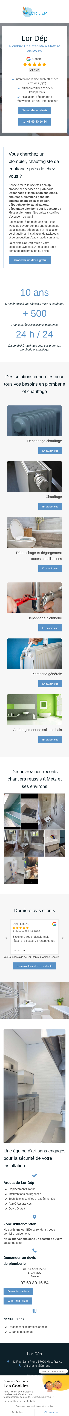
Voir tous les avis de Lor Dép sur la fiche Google (31, 956)
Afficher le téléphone (37, 1365)
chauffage (15, 196)
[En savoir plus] (34, 420)
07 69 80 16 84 (34, 1282)
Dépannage (17, 192)
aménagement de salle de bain (29, 200)
